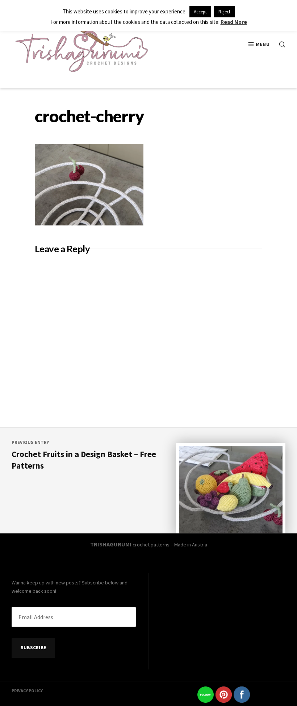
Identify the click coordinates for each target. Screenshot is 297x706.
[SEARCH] (279, 44)
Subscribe (33, 647)
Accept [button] (200, 12)
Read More (234, 21)
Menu (262, 44)
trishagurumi (110, 544)
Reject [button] (224, 12)
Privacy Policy (27, 690)
